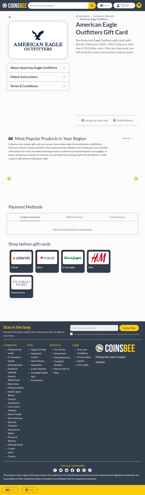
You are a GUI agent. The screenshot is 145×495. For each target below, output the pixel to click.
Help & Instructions (24, 77)
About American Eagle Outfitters (33, 68)
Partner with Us (61, 368)
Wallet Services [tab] (74, 217)
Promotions (37, 380)
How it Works (37, 361)
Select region (83, 57)
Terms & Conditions (24, 86)
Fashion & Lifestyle (103, 16)
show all (126, 138)
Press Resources (62, 357)
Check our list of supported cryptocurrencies (72, 229)
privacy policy (134, 334)
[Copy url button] (9, 17)
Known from (60, 353)
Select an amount (85, 70)
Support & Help (38, 349)
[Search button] (92, 5)
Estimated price (85, 82)
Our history (59, 349)
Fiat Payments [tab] (117, 217)
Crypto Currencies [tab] (30, 217)
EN (106, 5)
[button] (139, 5)
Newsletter (36, 365)
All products (82, 16)
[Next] (136, 179)
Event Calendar (38, 368)
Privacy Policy (84, 357)
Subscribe (129, 328)
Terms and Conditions (82, 351)
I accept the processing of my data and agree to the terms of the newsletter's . (107, 334)
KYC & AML (83, 365)
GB (31, 490)
